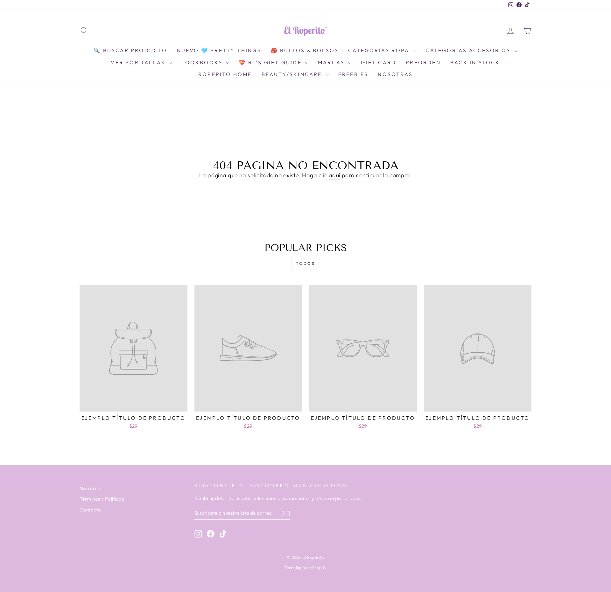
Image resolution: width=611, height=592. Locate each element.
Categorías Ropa (379, 50)
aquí (335, 175)
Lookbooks (202, 62)
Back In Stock (475, 62)
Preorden (423, 62)
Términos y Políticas (102, 499)
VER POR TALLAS (139, 62)
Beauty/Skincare (293, 74)
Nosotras (395, 74)
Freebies (353, 74)
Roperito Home (225, 74)
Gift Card (378, 62)
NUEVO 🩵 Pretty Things (219, 50)
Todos (305, 263)
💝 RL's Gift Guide (271, 62)
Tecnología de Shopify (305, 567)
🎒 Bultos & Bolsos (305, 50)
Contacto (90, 510)
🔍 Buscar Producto (130, 50)
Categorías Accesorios (468, 50)
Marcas (332, 62)
